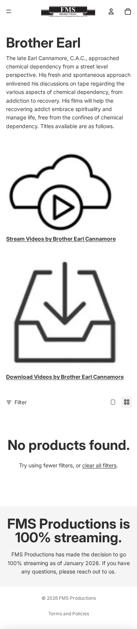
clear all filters (99, 465)
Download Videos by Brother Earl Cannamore (65, 376)
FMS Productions (77, 598)
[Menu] (9, 11)
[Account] (111, 11)
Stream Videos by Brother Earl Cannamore (61, 238)
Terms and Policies (68, 613)
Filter (20, 402)
